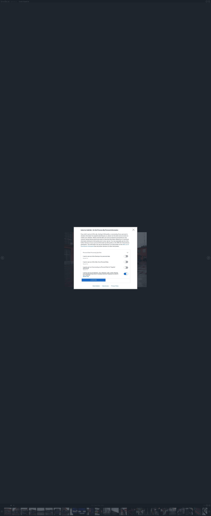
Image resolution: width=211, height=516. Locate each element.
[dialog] (105, 258)
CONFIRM (94, 280)
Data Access (105, 286)
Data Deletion (96, 286)
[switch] (126, 256)
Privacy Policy (114, 286)
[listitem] (105, 252)
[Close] (134, 230)
